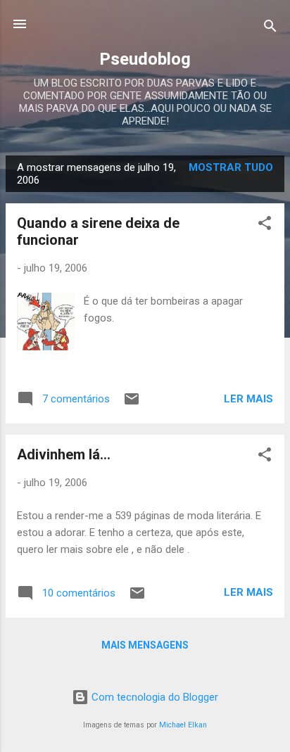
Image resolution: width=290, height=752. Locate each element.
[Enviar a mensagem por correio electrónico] (131, 403)
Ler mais (248, 399)
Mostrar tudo (231, 167)
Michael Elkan (183, 724)
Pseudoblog (145, 59)
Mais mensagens (145, 645)
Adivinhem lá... (64, 454)
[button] (264, 225)
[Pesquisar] (270, 28)
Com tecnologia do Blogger (153, 697)
